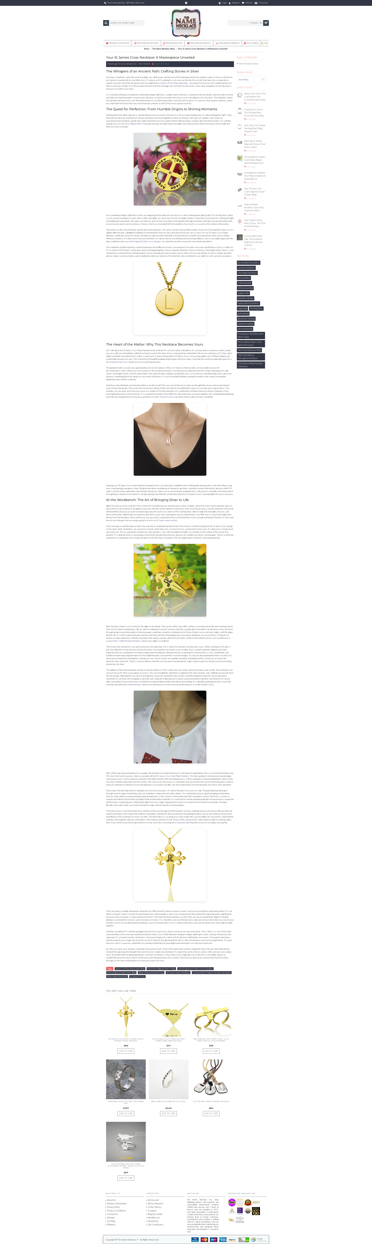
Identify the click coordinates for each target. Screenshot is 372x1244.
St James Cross (137, 976)
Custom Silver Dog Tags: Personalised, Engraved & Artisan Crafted (253, 240)
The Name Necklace (247, 272)
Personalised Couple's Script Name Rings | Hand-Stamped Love (254, 159)
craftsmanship (244, 283)
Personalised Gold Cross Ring (119, 362)
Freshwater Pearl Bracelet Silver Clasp (250, 335)
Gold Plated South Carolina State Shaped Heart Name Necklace (168, 1040)
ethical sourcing (245, 288)
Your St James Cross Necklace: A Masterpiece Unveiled (202, 49)
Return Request (155, 1203)
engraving (242, 308)
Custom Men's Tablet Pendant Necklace (123, 641)
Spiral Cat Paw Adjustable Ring (174, 83)
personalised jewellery (248, 262)
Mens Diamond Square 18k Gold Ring (168, 1101)
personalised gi (245, 328)
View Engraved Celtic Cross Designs (145, 241)
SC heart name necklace (167, 520)
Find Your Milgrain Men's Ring (134, 123)
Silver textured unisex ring (166, 397)
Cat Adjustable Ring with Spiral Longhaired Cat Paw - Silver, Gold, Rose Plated (126, 1166)
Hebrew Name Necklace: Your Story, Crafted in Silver (254, 207)
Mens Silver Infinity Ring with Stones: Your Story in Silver (254, 144)
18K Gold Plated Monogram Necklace (247, 357)
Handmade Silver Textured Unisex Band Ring (126, 1102)
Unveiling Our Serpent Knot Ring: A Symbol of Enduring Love (254, 175)
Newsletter (153, 1221)
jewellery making (245, 323)
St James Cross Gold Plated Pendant (173, 776)
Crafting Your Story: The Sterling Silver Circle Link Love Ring (253, 112)
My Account (153, 1200)
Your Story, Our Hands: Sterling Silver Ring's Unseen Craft (255, 128)
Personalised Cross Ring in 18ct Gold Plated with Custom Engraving (211, 1040)
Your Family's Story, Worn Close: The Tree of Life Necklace (255, 223)
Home (146, 49)
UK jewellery (244, 277)
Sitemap (111, 1217)
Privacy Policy (113, 1207)
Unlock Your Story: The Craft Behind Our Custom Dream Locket (255, 96)
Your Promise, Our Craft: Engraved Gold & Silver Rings (254, 191)
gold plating (243, 313)
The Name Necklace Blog (163, 49)
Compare (152, 1210)
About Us (111, 1200)
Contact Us (112, 1214)
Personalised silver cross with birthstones (250, 343)
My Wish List (154, 1217)
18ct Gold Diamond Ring (249, 350)
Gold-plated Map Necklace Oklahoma (250, 365)
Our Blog (111, 1221)
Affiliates (111, 1224)
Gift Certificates (155, 1224)
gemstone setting (246, 318)
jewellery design (245, 298)
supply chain (243, 293)
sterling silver (256, 308)
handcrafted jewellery (248, 303)
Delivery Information (117, 1203)
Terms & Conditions (116, 1210)
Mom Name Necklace (132, 684)
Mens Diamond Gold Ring (182, 822)
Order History (154, 1207)
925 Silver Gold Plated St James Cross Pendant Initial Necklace (126, 1040)
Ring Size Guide (155, 1214)
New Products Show (248, 63)
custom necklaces (246, 267)
